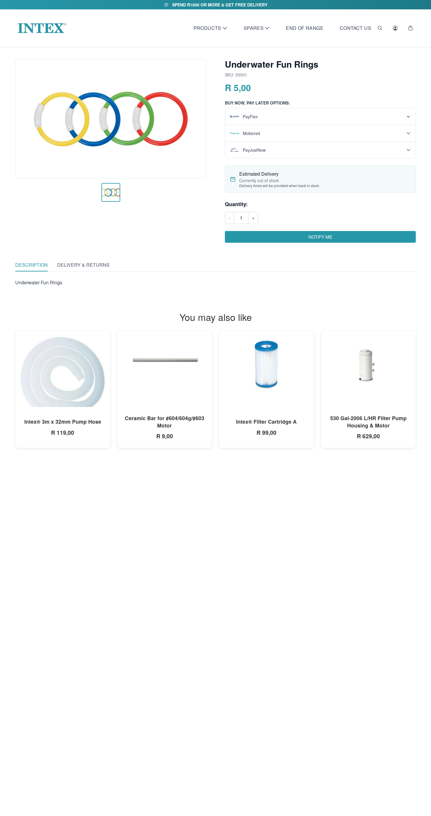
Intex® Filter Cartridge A (266, 421)
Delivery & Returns (83, 264)
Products (207, 28)
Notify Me (320, 237)
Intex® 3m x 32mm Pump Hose (62, 421)
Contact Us (355, 28)
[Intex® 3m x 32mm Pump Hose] (62, 378)
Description (31, 264)
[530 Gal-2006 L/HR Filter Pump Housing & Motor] (368, 362)
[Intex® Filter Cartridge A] (266, 364)
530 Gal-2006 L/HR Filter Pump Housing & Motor (368, 421)
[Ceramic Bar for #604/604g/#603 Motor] (164, 360)
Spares (254, 28)
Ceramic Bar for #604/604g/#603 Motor (164, 421)
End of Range (304, 28)
